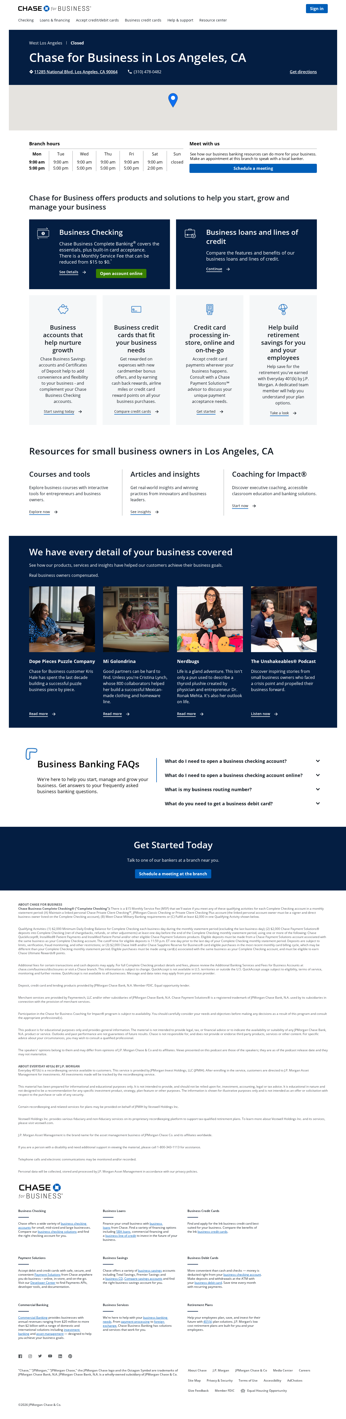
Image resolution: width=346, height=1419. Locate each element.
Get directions (303, 72)
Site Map (194, 1381)
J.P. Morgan (221, 1370)
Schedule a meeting (253, 168)
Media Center (283, 1370)
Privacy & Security (220, 1381)
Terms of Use (248, 1381)
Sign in (317, 8)
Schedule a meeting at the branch (173, 874)
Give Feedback (198, 1391)
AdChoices (294, 1381)
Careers (304, 1370)
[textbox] (253, 156)
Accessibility (272, 1381)
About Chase (197, 1370)
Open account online (121, 273)
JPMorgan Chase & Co (251, 1370)
